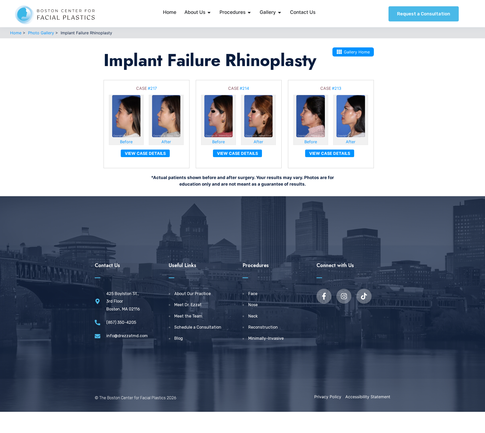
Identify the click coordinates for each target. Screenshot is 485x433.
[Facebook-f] (324, 296)
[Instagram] (343, 296)
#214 (244, 88)
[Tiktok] (363, 296)
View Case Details (145, 153)
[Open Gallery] (279, 12)
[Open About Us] (209, 12)
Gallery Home (357, 51)
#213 (336, 88)
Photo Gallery (41, 32)
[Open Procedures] (249, 12)
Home (15, 32)
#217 (152, 88)
